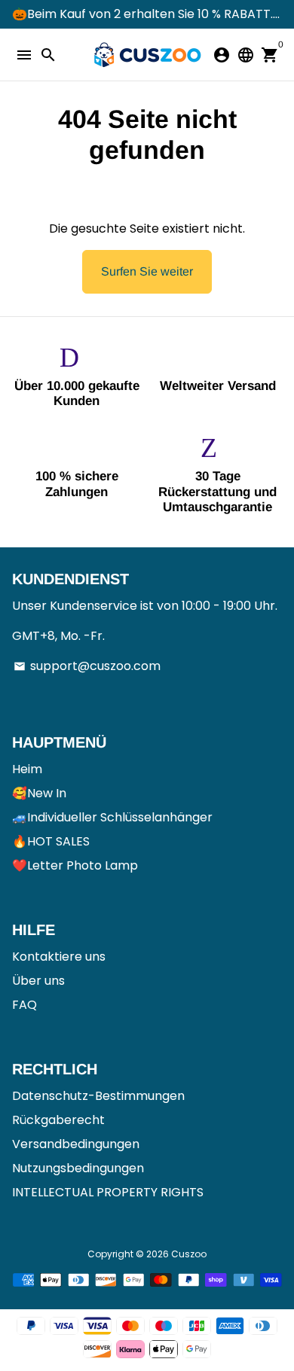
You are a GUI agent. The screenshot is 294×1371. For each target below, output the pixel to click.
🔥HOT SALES (51, 841)
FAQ (24, 1004)
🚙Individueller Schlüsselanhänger (112, 817)
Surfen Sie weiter (147, 271)
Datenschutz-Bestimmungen (98, 1095)
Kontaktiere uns (59, 956)
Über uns (38, 980)
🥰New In (39, 793)
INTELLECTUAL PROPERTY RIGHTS (108, 1192)
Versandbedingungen (75, 1144)
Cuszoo (189, 1254)
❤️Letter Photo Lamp (75, 865)
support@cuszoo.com (87, 666)
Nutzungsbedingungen (78, 1168)
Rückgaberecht (58, 1120)
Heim (27, 769)
